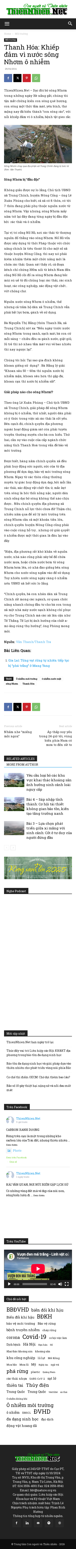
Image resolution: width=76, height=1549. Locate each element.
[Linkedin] (27, 1523)
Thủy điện (37, 1385)
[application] (38, 1269)
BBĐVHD (17, 1309)
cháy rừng (49, 1330)
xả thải (63, 1392)
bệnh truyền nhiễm (23, 1330)
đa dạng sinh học (22, 1419)
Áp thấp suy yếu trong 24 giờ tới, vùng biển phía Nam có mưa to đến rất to (55, 738)
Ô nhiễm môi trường (26, 678)
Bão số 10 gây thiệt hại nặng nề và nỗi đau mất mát (38, 1088)
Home (7, 33)
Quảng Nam (49, 1372)
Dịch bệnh (13, 1344)
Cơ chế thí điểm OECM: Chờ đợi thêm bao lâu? (38, 1077)
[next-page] (13, 847)
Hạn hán (42, 1344)
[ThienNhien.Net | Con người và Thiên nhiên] (38, 9)
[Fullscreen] (67, 1284)
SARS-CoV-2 (37, 1378)
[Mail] (38, 1523)
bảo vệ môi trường (20, 1323)
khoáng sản (42, 1351)
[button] (6, 23)
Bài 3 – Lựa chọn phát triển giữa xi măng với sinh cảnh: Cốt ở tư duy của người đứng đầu (49, 830)
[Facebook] (8, 78)
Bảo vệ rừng (47, 1323)
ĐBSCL (26, 1412)
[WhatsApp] (36, 78)
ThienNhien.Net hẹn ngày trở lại (30, 1042)
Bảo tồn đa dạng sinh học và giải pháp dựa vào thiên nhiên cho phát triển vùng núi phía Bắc (38, 1066)
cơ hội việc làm (58, 1338)
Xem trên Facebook (16, 1157)
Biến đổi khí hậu (20, 1317)
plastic (35, 1372)
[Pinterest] (27, 78)
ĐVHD (42, 1411)
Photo (17, 1150)
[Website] (60, 1523)
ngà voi (55, 1364)
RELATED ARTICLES (20, 759)
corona (13, 1337)
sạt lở (51, 1378)
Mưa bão (11, 1364)
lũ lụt (41, 1358)
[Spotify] (49, 1523)
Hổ (51, 1344)
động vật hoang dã (21, 1425)
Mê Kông (54, 1358)
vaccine (53, 1392)
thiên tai (14, 1385)
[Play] (9, 1284)
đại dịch (47, 1419)
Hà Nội (29, 1344)
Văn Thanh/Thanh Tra (33, 642)
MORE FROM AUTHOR (22, 764)
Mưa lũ (24, 1364)
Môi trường (21, 33)
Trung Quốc (15, 1391)
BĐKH (44, 1316)
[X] (17, 78)
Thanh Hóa (28, 683)
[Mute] (60, 1284)
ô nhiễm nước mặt (51, 678)
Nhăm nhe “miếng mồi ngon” (18, 734)
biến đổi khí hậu (47, 1310)
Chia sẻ (13, 1161)
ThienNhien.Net (28, 1118)
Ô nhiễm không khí (16, 1398)
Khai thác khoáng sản (19, 1351)
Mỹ (33, 1364)
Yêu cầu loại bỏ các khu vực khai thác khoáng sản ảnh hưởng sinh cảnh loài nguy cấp (49, 782)
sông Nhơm (12, 683)
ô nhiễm (13, 1412)
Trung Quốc (37, 1391)
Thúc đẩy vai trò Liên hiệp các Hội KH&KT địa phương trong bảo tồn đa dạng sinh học (38, 1053)
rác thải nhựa (16, 1378)
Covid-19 (34, 1336)
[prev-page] (6, 847)
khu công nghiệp (20, 1358)
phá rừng (17, 1371)
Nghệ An (43, 1364)
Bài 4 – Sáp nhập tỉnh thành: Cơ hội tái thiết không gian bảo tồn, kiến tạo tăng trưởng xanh (47, 806)
